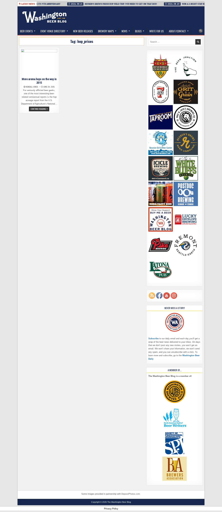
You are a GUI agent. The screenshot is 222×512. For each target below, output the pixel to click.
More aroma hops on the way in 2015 (39, 80)
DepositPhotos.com (130, 494)
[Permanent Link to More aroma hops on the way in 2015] (39, 62)
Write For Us (156, 31)
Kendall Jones (32, 87)
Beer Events (26, 31)
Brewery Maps (106, 31)
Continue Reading (40, 109)
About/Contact (177, 31)
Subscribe (153, 338)
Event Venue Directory (52, 31)
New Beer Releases (83, 31)
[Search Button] (201, 31)
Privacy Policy (111, 508)
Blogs (138, 31)
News (124, 31)
